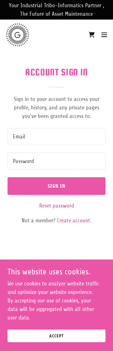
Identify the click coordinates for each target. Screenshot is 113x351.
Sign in (57, 186)
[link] (17, 34)
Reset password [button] (56, 205)
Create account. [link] (74, 220)
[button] (91, 34)
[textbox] (56, 136)
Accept (56, 336)
